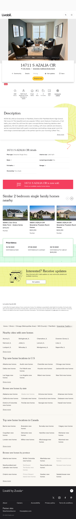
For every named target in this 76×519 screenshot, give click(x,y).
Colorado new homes (28, 398)
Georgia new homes (45, 403)
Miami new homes (44, 375)
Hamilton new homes (46, 433)
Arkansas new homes (65, 394)
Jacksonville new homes (64, 368)
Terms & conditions (66, 503)
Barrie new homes (9, 426)
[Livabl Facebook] (65, 498)
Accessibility (35, 503)
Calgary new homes (66, 426)
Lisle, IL (58, 343)
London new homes (10, 440)
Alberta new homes (10, 458)
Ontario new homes (10, 474)
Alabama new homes (10, 394)
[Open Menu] (71, 14)
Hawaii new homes (64, 403)
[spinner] (65, 14)
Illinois (11, 326)
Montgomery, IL (42, 347)
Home (5, 326)
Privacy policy (50, 503)
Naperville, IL (60, 347)
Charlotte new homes (45, 364)
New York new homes (63, 375)
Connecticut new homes (47, 398)
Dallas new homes (9, 368)
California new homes (10, 398)
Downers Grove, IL (62, 339)
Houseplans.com (25, 511)
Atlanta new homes (9, 364)
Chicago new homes (63, 364)
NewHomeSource (9, 511)
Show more (60, 134)
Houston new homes (45, 368)
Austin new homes (26, 364)
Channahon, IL (42, 339)
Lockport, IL (7, 347)
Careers (19, 503)
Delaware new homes (65, 398)
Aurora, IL (6, 339)
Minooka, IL (23, 347)
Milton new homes (27, 440)
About (5, 503)
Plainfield (51, 326)
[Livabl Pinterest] (71, 498)
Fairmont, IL (7, 343)
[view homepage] (7, 15)
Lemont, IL (40, 343)
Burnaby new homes (46, 426)
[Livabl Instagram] (59, 498)
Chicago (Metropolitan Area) (26, 326)
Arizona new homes (45, 394)
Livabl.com (55, 310)
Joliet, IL (22, 343)
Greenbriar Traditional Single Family (44, 68)
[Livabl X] (53, 498)
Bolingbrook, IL (24, 339)
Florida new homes (28, 403)
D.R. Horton (26, 68)
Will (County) (42, 326)
